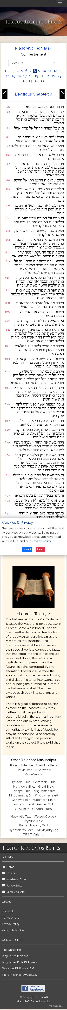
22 (53, 76)
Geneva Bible (21, 799)
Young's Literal (24, 804)
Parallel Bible (13, 885)
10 (44, 71)
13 (61, 71)
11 (50, 71)
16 (19, 76)
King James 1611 (44, 791)
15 (13, 76)
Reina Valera (33, 774)
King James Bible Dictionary (19, 962)
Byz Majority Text (21, 830)
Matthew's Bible (24, 786)
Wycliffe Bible (33, 821)
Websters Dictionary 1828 (18, 968)
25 (30, 81)
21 (48, 76)
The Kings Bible (12, 949)
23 (59, 76)
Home (9, 867)
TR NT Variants (33, 834)
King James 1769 (20, 795)
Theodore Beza (46, 765)
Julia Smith (22, 809)
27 (42, 81)
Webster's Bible (44, 799)
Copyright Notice (13, 930)
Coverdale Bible (44, 782)
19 (36, 76)
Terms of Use (10, 917)
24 (24, 81)
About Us (8, 911)
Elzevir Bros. (24, 770)
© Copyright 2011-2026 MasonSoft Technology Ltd (33, 999)
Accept (27, 549)
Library (10, 873)
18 (30, 76)
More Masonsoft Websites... (19, 974)
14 (7, 76)
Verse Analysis (14, 891)
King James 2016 (46, 795)
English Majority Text (33, 825)
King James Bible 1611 (16, 956)
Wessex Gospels (45, 816)
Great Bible (46, 786)
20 (42, 76)
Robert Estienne (21, 765)
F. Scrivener (43, 770)
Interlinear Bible (15, 879)
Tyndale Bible (21, 782)
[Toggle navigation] (60, 3)
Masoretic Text (20, 816)
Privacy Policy (10, 923)
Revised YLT (44, 804)
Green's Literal (42, 809)
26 (36, 81)
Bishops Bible (21, 791)
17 (25, 76)
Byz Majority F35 (46, 830)
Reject (40, 549)
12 (55, 71)
